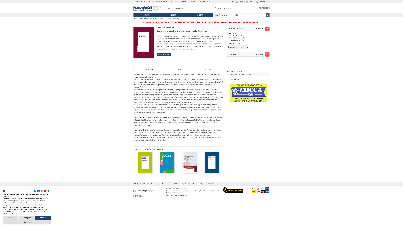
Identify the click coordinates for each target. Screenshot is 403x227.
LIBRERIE (184, 184)
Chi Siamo (169, 8)
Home (135, 18)
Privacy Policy (27, 222)
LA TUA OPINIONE (140, 184)
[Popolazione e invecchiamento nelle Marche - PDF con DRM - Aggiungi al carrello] (267, 54)
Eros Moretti (170, 28)
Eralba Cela (161, 28)
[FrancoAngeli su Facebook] (260, 8)
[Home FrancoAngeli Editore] (147, 8)
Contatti (177, 8)
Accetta (43, 218)
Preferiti (252, 2)
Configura (27, 218)
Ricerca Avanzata (224, 8)
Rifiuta (10, 218)
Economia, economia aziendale (241, 74)
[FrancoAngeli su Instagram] (265, 8)
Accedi (242, 2)
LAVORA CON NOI (173, 184)
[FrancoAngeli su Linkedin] (263, 8)
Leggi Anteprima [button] (163, 54)
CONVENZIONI (161, 184)
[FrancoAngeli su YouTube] (268, 8)
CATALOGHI (151, 184)
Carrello (263, 2)
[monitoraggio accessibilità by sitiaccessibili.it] (233, 188)
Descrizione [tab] (149, 69)
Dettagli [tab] (208, 69)
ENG (233, 2)
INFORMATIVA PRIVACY (196, 184)
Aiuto (183, 8)
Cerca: (215, 15)
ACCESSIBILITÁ (211, 184)
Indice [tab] (179, 69)
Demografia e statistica (145, 18)
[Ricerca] (268, 15)
